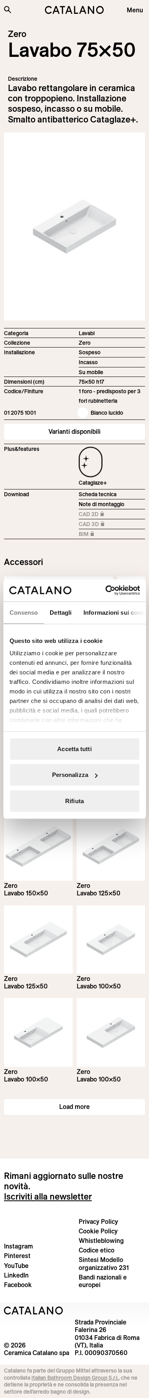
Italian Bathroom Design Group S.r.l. (74, 1377)
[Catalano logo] (74, 10)
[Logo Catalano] (33, 1311)
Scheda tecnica (97, 494)
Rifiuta (74, 800)
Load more (74, 1107)
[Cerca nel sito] (7, 9)
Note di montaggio (101, 504)
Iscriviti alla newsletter (48, 1196)
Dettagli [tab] (61, 612)
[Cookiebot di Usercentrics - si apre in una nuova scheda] (106, 590)
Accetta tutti (74, 748)
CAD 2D (101, 515)
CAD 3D (101, 524)
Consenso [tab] (23, 612)
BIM (101, 534)
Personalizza (70, 774)
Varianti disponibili (74, 431)
